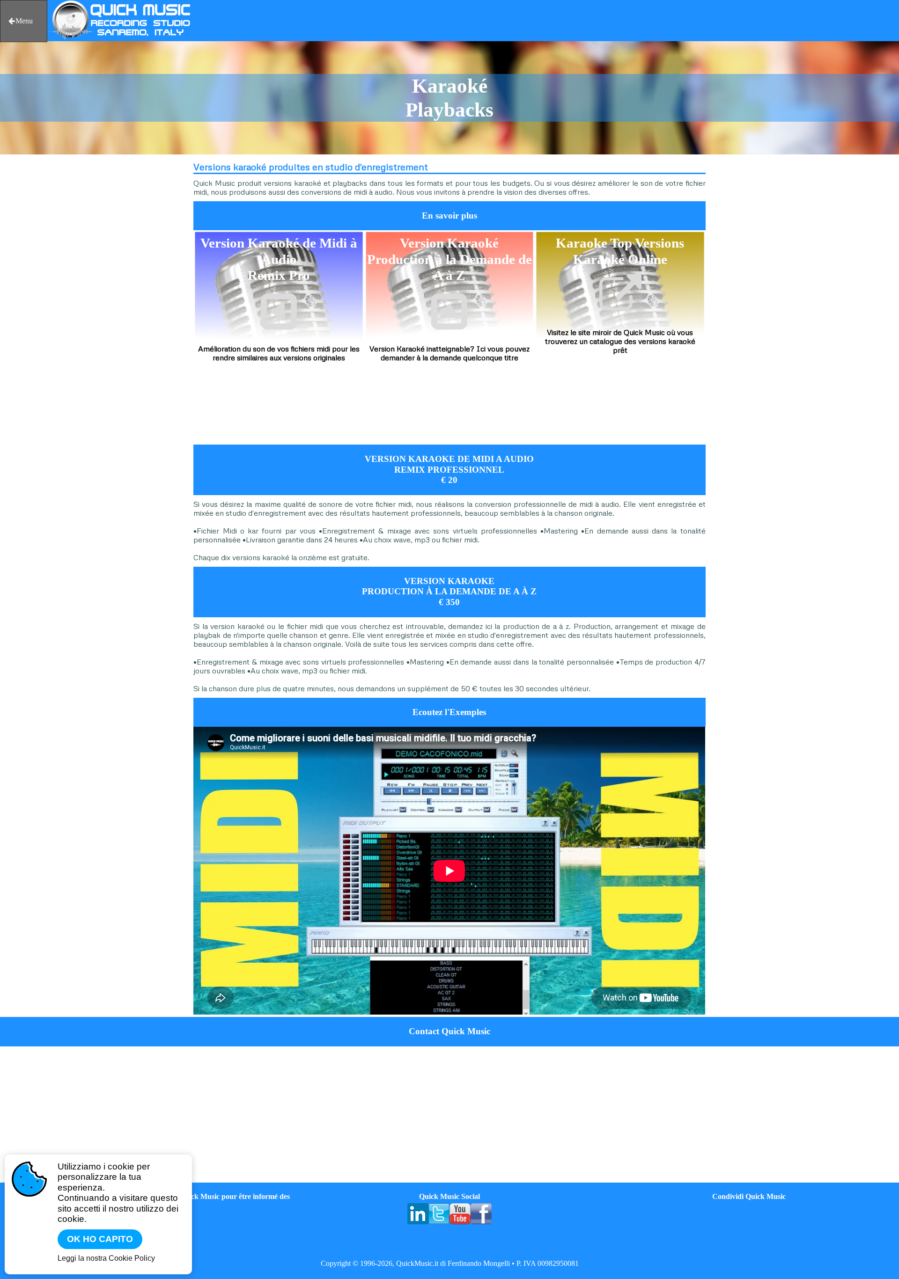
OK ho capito (100, 1239)
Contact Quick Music (449, 1031)
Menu (24, 21)
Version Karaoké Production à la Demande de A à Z (449, 259)
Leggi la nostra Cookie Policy (106, 1258)
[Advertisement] (118, 297)
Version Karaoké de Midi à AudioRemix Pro (278, 259)
